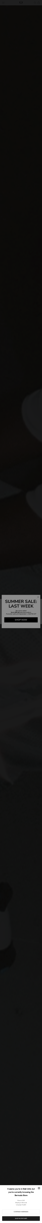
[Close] (39, 1188)
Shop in (21, 1218)
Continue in (21, 1211)
